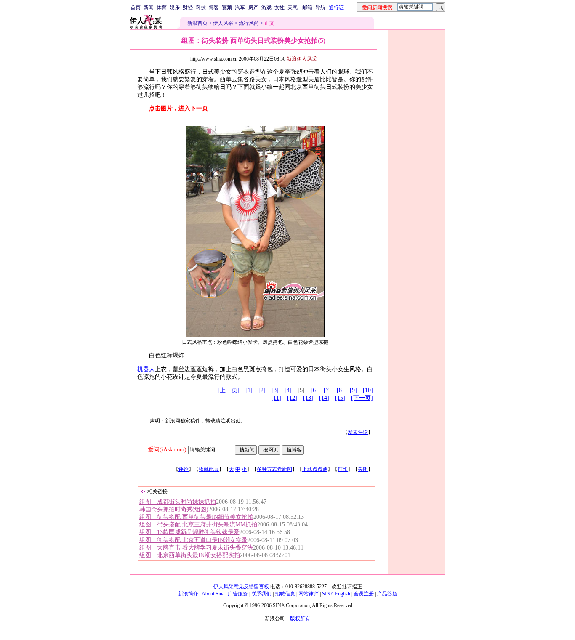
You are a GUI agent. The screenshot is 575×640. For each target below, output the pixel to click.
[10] (368, 390)
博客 (214, 8)
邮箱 (307, 8)
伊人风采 (223, 23)
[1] (249, 390)
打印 (343, 469)
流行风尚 (249, 23)
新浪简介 (188, 594)
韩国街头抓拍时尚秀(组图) (173, 509)
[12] (292, 398)
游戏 (266, 8)
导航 (320, 8)
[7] (327, 390)
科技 (201, 8)
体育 (162, 8)
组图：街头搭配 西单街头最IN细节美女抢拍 (196, 517)
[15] (340, 398)
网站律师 (308, 594)
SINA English (336, 594)
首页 (135, 8)
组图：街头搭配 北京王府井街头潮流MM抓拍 (198, 524)
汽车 (240, 8)
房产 (253, 8)
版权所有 (300, 618)
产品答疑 (387, 594)
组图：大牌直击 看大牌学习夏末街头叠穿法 (196, 547)
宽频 (227, 8)
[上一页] (229, 390)
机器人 (146, 369)
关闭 (363, 469)
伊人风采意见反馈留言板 (241, 587)
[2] (262, 390)
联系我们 (261, 594)
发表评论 (358, 432)
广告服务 (238, 594)
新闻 (149, 8)
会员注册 (364, 594)
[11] (276, 398)
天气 (293, 8)
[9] (353, 390)
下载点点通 (314, 469)
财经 (188, 8)
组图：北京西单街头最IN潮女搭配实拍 (189, 555)
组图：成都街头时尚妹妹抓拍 (177, 502)
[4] (288, 390)
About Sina (213, 594)
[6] (314, 390)
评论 (183, 469)
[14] (324, 398)
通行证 (336, 8)
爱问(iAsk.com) (167, 449)
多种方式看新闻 (274, 469)
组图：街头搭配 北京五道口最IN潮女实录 (193, 540)
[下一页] (362, 398)
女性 (279, 8)
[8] (340, 390)
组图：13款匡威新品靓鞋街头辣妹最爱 (189, 532)
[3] (275, 390)
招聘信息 (285, 594)
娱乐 (175, 8)
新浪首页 (197, 23)
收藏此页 (209, 469)
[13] (308, 398)
